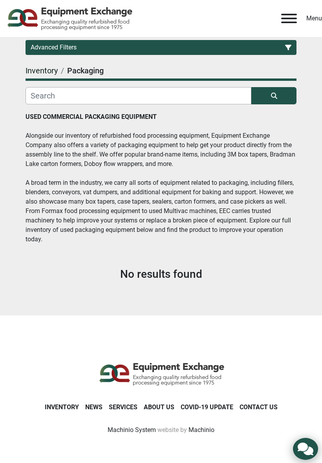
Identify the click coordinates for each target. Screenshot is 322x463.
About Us (159, 407)
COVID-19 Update (207, 407)
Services (123, 407)
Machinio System (132, 430)
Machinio (201, 430)
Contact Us (259, 407)
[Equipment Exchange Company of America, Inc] (161, 373)
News (93, 407)
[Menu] (289, 18)
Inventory (62, 407)
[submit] (273, 95)
